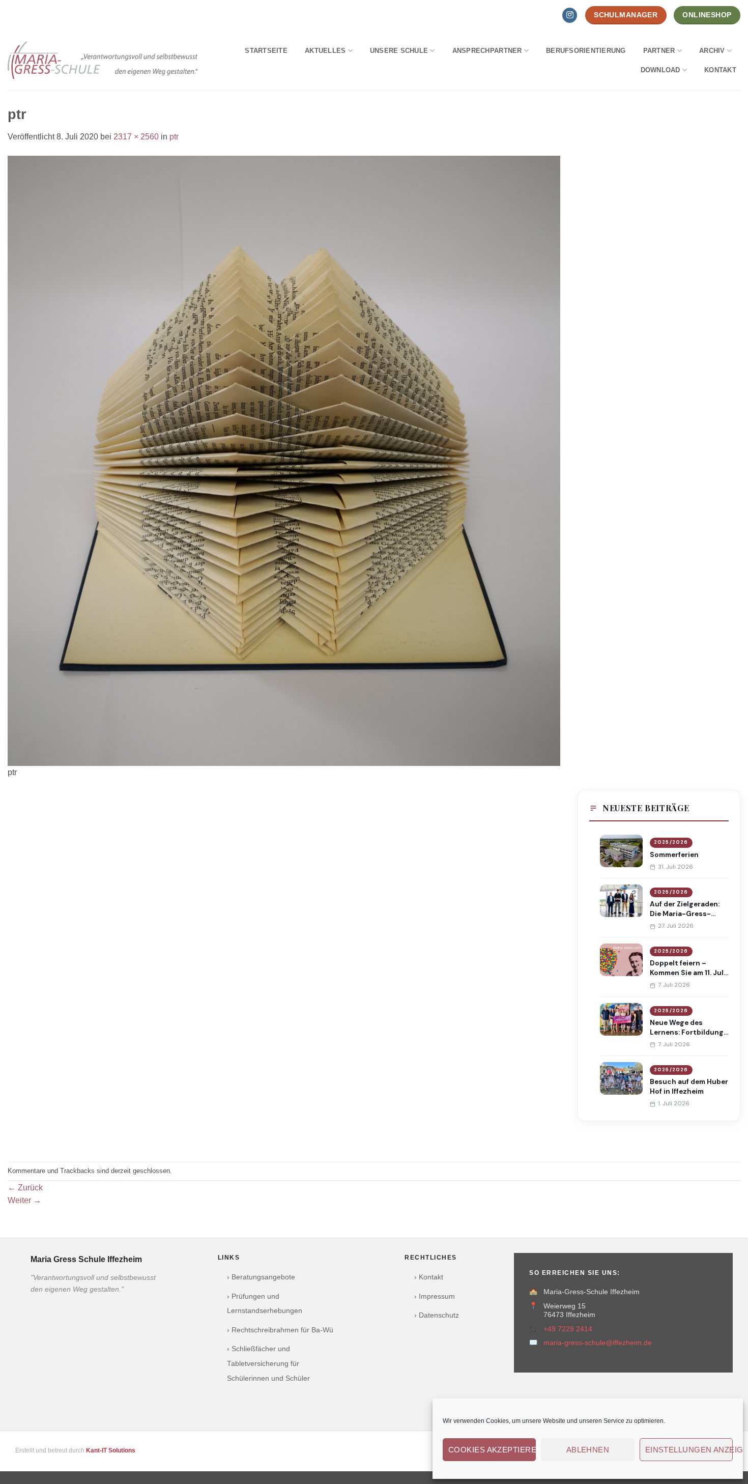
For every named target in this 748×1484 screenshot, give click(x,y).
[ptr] (284, 460)
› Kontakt (428, 1277)
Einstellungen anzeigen (689, 1449)
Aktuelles (325, 50)
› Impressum (434, 1296)
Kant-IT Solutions (110, 1450)
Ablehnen (588, 1449)
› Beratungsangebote (261, 1277)
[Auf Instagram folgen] (569, 15)
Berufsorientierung (586, 50)
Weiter (24, 1200)
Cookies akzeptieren (492, 1449)
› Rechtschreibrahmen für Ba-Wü (280, 1330)
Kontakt (720, 70)
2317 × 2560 (136, 136)
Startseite (266, 50)
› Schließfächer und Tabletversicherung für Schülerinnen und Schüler (268, 1363)
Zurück (25, 1187)
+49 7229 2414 (567, 1329)
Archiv (712, 50)
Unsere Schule (399, 50)
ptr (174, 136)
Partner (659, 50)
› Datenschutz (436, 1315)
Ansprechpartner (487, 50)
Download (660, 70)
